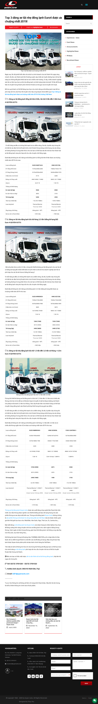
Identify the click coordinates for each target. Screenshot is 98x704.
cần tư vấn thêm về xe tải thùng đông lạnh (39, 556)
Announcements (72, 47)
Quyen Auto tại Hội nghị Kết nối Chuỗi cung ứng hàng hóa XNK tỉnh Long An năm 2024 (82, 84)
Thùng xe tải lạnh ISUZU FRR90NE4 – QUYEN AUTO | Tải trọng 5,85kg (82, 104)
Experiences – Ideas (73, 38)
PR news (69, 55)
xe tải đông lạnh (20, 549)
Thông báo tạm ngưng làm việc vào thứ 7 (82, 123)
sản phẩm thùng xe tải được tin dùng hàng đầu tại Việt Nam (25, 518)
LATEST (78, 67)
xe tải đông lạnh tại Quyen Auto (24, 525)
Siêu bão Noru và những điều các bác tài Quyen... (53, 621)
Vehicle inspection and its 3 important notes (81, 94)
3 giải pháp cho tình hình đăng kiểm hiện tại (82, 114)
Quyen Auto (49, 515)
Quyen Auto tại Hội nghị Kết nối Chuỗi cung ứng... (32, 621)
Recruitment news (73, 60)
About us (84, 698)
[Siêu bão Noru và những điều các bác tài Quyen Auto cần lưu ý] (53, 610)
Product (90, 698)
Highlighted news (37, 27)
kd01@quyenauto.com (20, 574)
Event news (70, 42)
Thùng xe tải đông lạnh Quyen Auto (16, 510)
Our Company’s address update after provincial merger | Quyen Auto (13, 621)
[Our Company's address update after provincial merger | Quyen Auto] (14, 610)
